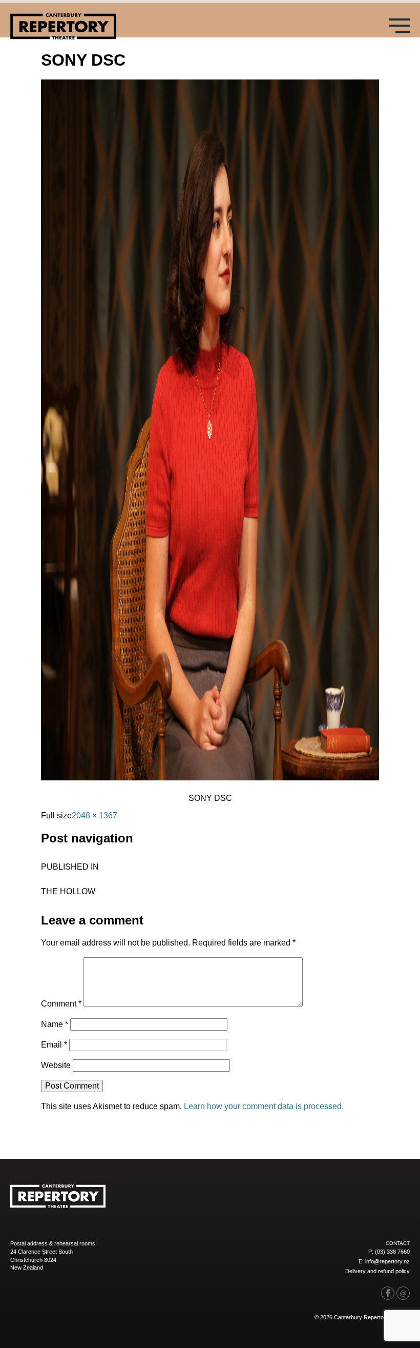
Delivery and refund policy (377, 1271)
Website (56, 1065)
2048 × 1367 (94, 815)
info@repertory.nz (387, 1261)
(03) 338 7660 (392, 1252)
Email (54, 1044)
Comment (61, 1003)
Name (54, 1024)
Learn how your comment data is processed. (264, 1106)
